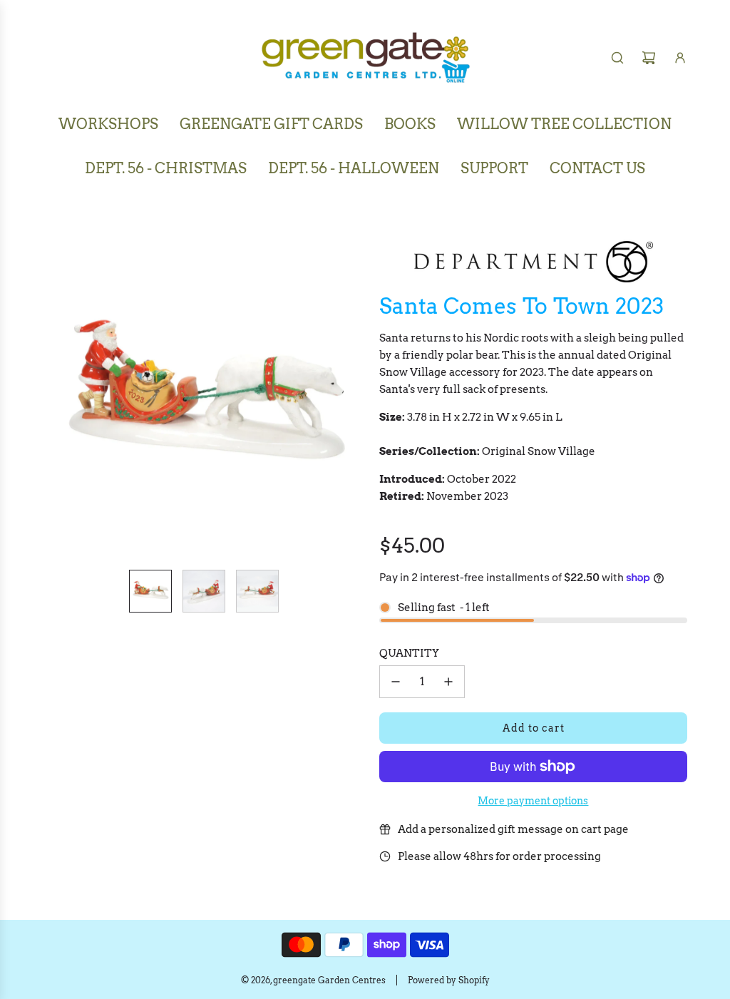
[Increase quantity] (448, 681)
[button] (54, 397)
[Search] (617, 57)
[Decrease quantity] (395, 681)
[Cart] (648, 57)
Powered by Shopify (449, 980)
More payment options (533, 800)
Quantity (409, 653)
